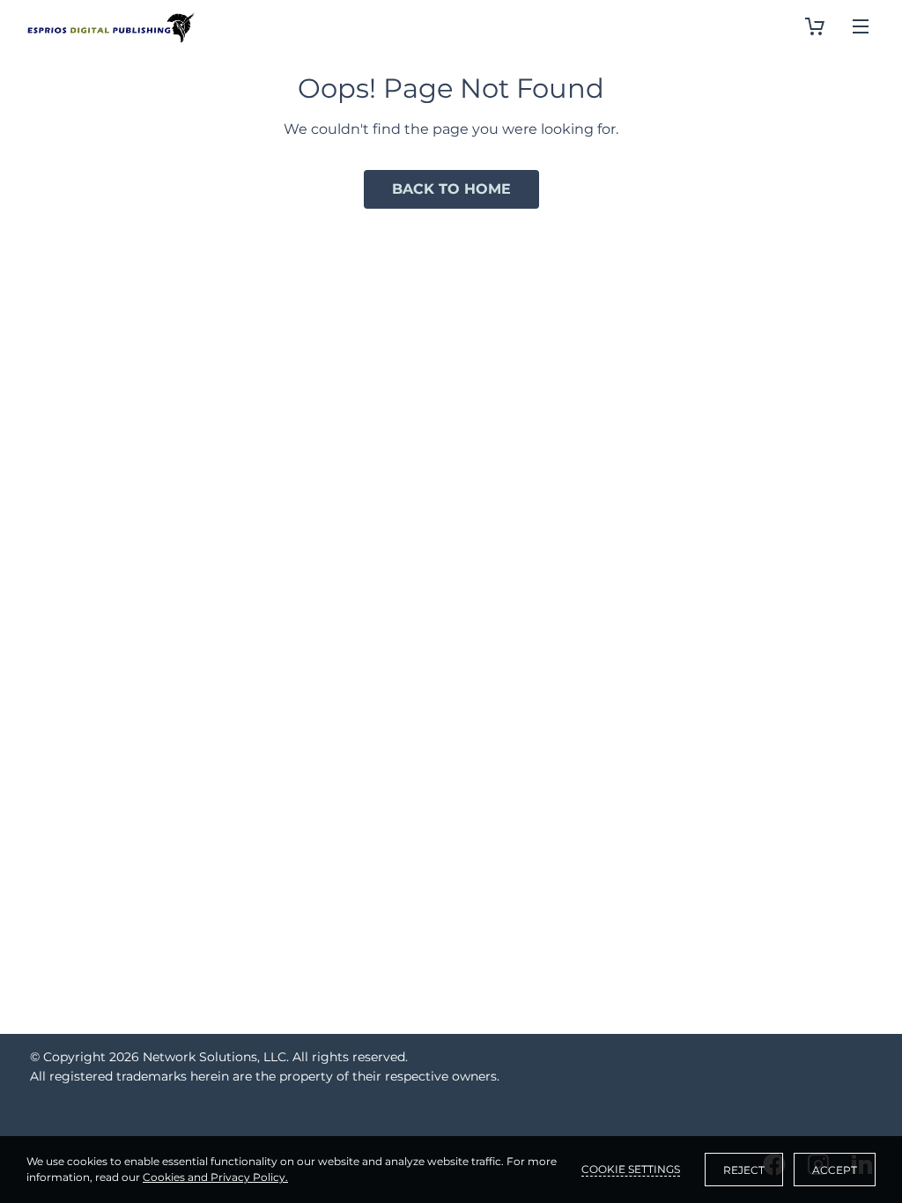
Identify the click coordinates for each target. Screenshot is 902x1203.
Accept (834, 1170)
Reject (744, 1170)
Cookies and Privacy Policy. (215, 1177)
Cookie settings (630, 1169)
